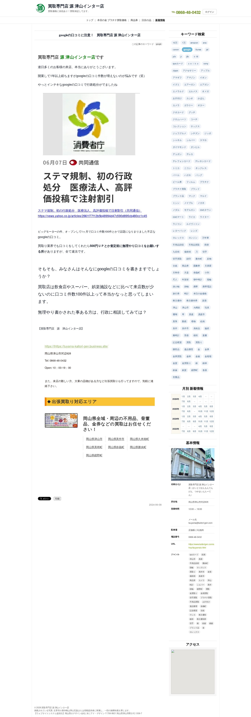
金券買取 (177, 356)
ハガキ (187, 175)
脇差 (207, 328)
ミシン (176, 202)
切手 (205, 251)
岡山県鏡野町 (94, 455)
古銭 (175, 265)
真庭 (191, 314)
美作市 (185, 328)
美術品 (196, 328)
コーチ (194, 119)
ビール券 (177, 181)
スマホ (203, 140)
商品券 (134, 20)
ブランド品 (178, 195)
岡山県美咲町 (94, 447)
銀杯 (205, 363)
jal (207, 49)
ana (204, 42)
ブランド (195, 188)
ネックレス (201, 168)
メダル (176, 209)
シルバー (190, 140)
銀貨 (184, 370)
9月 (194, 421)
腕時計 (176, 335)
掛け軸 (176, 286)
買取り (199, 342)
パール (176, 175)
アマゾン (190, 77)
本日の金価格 (200, 293)
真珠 (175, 321)
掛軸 (186, 286)
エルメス (193, 91)
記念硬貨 (177, 342)
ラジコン (177, 223)
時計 (186, 293)
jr (181, 56)
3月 (194, 396)
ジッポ (207, 133)
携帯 (195, 286)
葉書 (205, 335)
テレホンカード (203, 161)
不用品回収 (178, 244)
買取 (188, 342)
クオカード (178, 112)
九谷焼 (176, 251)
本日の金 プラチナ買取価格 (112, 20)
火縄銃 (196, 307)
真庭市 (201, 314)
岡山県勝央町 (138, 447)
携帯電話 (207, 286)
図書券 (196, 265)
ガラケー (188, 105)
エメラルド (178, 91)
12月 (212, 411)
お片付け (177, 98)
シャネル (177, 140)
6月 (211, 406)
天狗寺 (176, 272)
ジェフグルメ (179, 133)
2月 (189, 396)
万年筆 (205, 237)
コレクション (179, 126)
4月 (200, 396)
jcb (174, 56)
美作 (175, 328)
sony (206, 63)
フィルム (190, 181)
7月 (183, 401)
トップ (89, 20)
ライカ (192, 216)
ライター (204, 216)
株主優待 (177, 300)
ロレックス (178, 237)
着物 (193, 321)
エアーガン (189, 84)
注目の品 (146, 20)
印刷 (57, 498)
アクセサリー (189, 70)
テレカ (189, 154)
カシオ (189, 98)
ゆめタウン (205, 209)
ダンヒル (195, 147)
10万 (175, 42)
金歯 (198, 356)
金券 (207, 349)
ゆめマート (178, 216)
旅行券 (176, 293)
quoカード (178, 63)
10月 (200, 411)
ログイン (209, 11)
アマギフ (177, 77)
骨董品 (176, 377)
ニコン (187, 168)
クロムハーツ (179, 119)
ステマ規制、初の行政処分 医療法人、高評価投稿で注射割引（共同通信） (90, 210)
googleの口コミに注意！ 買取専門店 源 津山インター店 (100, 35)
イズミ (176, 84)
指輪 (209, 279)
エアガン (204, 84)
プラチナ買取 (179, 188)
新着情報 (160, 20)
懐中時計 (197, 279)
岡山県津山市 (94, 439)
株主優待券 (192, 300)
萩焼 (195, 335)
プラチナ (204, 181)
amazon (194, 42)
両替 (206, 244)
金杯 (188, 356)
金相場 (208, 356)
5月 (205, 406)
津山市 (185, 307)
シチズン (195, 133)
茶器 (186, 335)
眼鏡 (184, 321)
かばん (201, 98)
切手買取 (177, 258)
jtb (187, 56)
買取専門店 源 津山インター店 (76, 5)
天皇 (186, 272)
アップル (205, 70)
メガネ (201, 202)
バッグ (199, 175)
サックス (195, 126)
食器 (205, 370)
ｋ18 (195, 56)
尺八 (175, 279)
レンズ (194, 230)
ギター (201, 105)
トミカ (176, 168)
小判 (207, 272)
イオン (203, 77)
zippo (175, 70)
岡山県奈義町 (116, 447)
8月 (189, 401)
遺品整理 (188, 349)
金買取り (186, 363)
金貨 (175, 363)
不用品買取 (194, 244)
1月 (183, 396)
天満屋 (208, 265)
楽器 (204, 300)
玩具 (207, 307)
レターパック (179, 230)
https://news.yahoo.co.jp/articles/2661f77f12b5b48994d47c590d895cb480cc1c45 (92, 215)
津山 (175, 307)
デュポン (177, 154)
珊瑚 (175, 314)
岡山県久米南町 (139, 439)
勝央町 (199, 258)
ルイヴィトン (193, 223)
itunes (198, 49)
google (158, 43)
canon (176, 49)
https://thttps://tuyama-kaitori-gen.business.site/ (76, 346)
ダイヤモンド (179, 147)
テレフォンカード (181, 161)
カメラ (176, 105)
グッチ (192, 112)
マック (192, 195)
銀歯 (175, 370)
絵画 (202, 321)
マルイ (203, 195)
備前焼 (187, 251)
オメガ (205, 91)
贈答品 (176, 349)
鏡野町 (194, 370)
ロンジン (193, 237)
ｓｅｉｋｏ (193, 63)
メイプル (188, 202)
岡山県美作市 (116, 439)
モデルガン (189, 209)
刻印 (188, 258)
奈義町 (196, 272)
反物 (209, 258)
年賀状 (185, 279)
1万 (184, 42)
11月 (206, 411)
